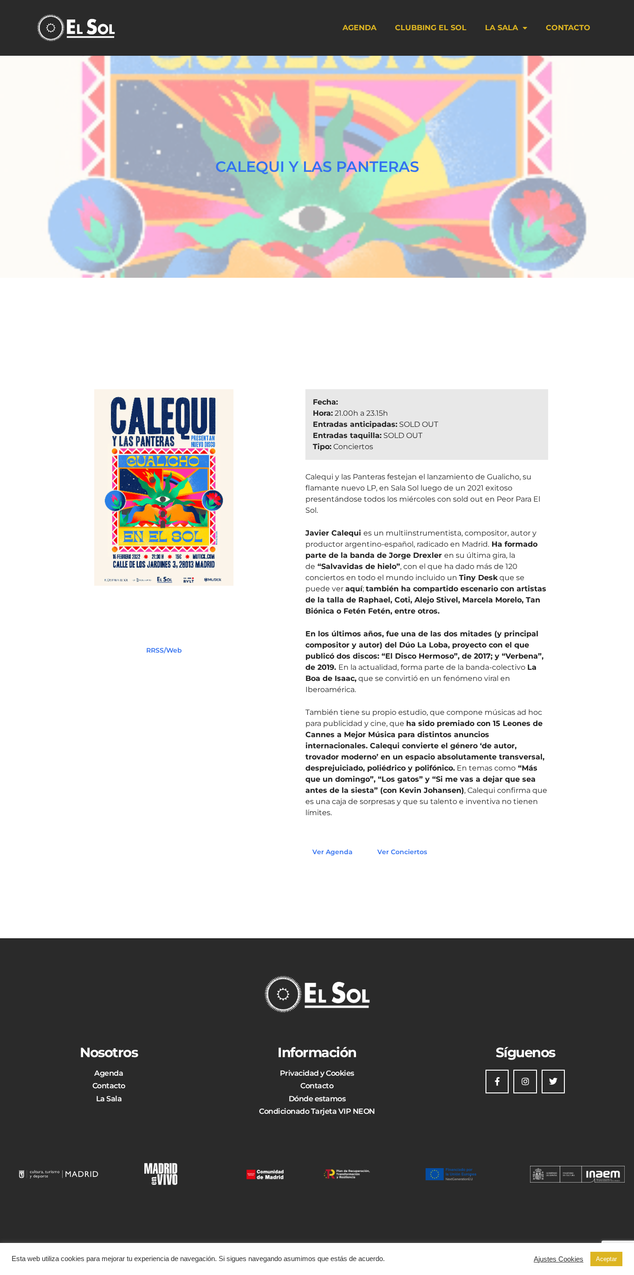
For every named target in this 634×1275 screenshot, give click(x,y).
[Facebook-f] (497, 1081)
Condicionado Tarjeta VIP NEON (317, 1111)
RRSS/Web (164, 650)
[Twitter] (553, 1081)
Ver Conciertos (402, 852)
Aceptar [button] (606, 1258)
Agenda (359, 27)
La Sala (501, 27)
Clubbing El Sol (430, 27)
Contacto (568, 27)
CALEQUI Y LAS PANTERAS (317, 166)
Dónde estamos (317, 1098)
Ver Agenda (332, 852)
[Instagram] (525, 1081)
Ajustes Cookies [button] (558, 1259)
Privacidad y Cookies (317, 1073)
